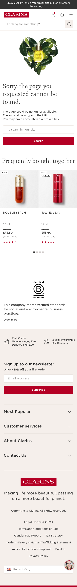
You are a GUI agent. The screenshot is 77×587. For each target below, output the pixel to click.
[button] (38, 425)
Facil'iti (60, 562)
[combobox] (38, 582)
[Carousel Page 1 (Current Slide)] (34, 252)
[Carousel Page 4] (43, 252)
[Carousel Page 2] (37, 252)
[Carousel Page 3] (40, 252)
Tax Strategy (54, 548)
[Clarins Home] (16, 14)
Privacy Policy (38, 569)
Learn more (10, 319)
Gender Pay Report (27, 548)
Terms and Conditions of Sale (38, 541)
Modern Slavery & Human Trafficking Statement (38, 555)
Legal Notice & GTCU (38, 535)
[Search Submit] (69, 24)
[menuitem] (53, 14)
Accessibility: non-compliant (31, 562)
